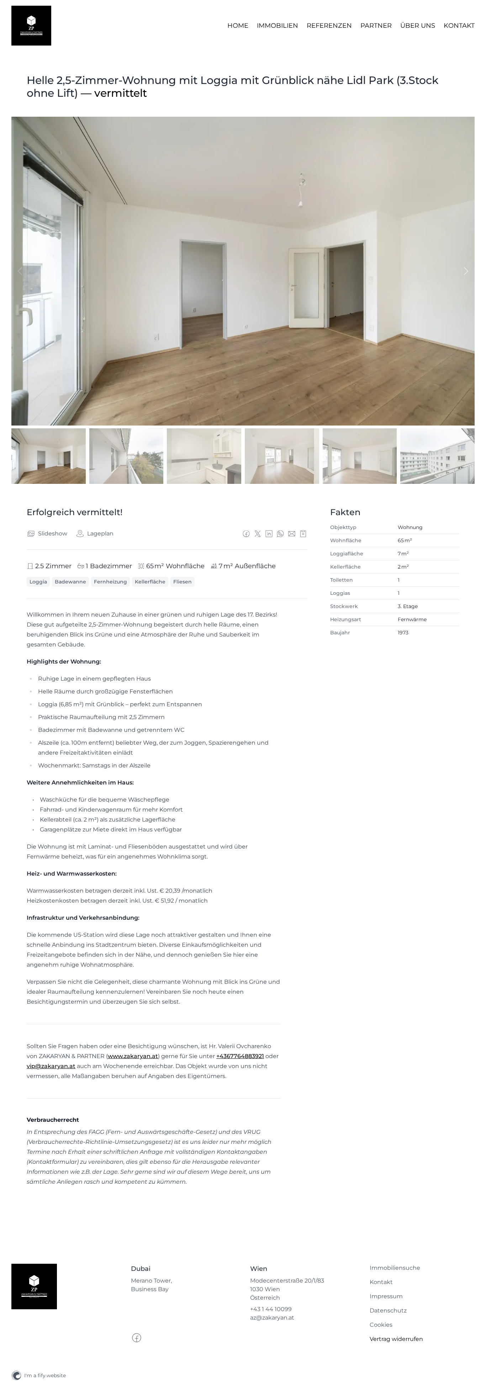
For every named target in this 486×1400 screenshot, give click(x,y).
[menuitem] (422, 1268)
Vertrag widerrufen (396, 1339)
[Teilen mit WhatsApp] (280, 533)
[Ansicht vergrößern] (243, 271)
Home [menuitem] (237, 26)
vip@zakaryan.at (51, 1066)
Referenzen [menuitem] (329, 26)
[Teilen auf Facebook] (246, 533)
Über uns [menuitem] (417, 26)
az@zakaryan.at (272, 1317)
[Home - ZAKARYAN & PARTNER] (31, 26)
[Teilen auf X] (257, 533)
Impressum (386, 1296)
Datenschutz (388, 1310)
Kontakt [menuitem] (459, 26)
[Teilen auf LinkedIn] (269, 533)
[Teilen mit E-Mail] (291, 533)
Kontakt (381, 1282)
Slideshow (52, 533)
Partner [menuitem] (376, 26)
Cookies (381, 1324)
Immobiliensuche (395, 1267)
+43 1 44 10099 (271, 1309)
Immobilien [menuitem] (277, 26)
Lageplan (100, 533)
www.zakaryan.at (133, 1056)
